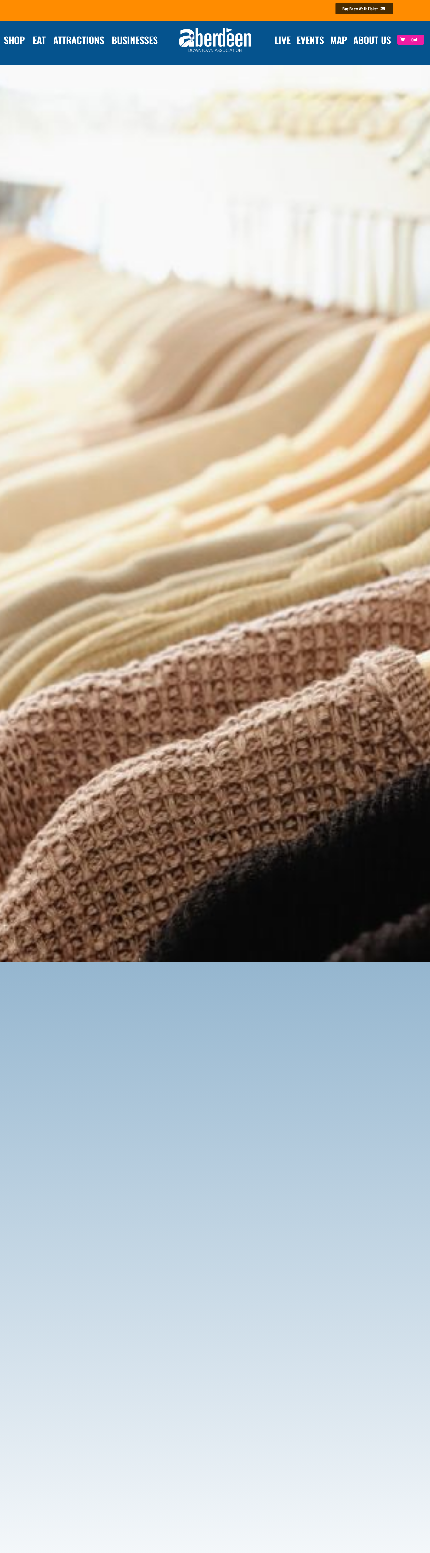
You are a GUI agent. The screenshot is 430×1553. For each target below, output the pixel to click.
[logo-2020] (215, 29)
